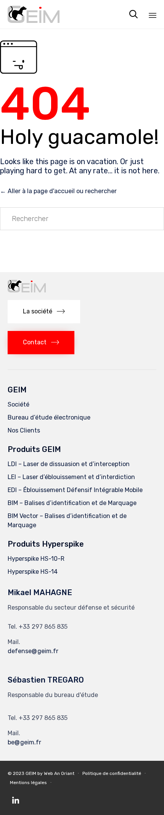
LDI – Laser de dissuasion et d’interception (69, 464)
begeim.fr (24, 742)
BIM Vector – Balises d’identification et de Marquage (67, 520)
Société (18, 404)
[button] (44, 311)
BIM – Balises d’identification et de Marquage (72, 503)
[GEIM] (33, 14)
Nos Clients (24, 430)
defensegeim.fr (33, 651)
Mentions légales (28, 782)
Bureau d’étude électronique (49, 417)
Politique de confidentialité (111, 773)
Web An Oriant (59, 773)
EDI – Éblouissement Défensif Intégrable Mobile (75, 490)
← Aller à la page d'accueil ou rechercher (58, 191)
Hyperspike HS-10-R (36, 558)
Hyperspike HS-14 (33, 571)
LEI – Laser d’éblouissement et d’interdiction (71, 477)
